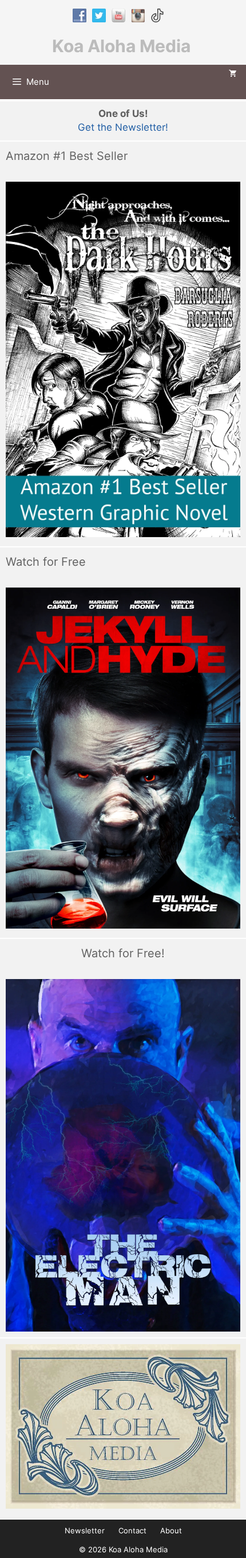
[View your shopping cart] (233, 74)
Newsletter (85, 1530)
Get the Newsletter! (123, 127)
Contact (132, 1530)
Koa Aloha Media (121, 46)
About (171, 1530)
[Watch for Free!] (123, 1155)
